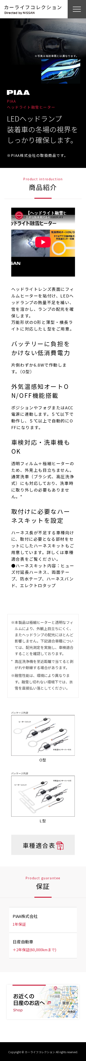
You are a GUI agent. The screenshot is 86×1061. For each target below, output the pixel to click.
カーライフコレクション (33, 7)
